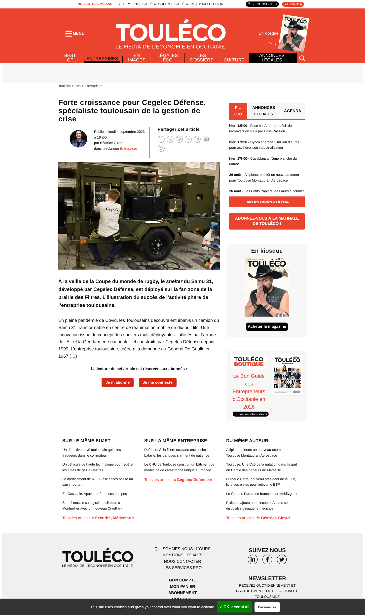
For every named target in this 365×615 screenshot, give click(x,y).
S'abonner (293, 4)
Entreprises (102, 58)
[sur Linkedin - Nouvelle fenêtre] (252, 561)
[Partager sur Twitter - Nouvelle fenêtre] (170, 139)
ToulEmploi (127, 4)
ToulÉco (64, 86)
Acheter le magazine (267, 327)
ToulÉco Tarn (210, 4)
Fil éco (238, 111)
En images (137, 57)
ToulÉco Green (156, 4)
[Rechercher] (302, 58)
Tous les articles (98, 518)
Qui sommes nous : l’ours (182, 549)
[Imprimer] (161, 148)
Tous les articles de (258, 518)
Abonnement (182, 593)
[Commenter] (206, 139)
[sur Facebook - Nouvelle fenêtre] (267, 561)
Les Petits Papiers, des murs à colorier (266, 191)
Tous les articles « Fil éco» (267, 202)
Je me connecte (158, 382)
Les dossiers (201, 57)
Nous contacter (182, 562)
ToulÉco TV (184, 4)
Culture (234, 59)
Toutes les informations (250, 414)
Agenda (292, 111)
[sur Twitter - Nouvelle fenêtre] (282, 561)
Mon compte (182, 580)
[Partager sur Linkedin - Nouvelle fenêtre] (188, 139)
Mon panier (182, 587)
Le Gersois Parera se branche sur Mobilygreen (262, 494)
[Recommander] (197, 139)
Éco (78, 86)
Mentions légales (182, 555)
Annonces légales (272, 57)
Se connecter (264, 4)
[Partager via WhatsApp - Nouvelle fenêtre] (179, 139)
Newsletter (267, 578)
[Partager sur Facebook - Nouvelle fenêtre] (161, 139)
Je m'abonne (118, 382)
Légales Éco (167, 57)
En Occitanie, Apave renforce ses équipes (94, 494)
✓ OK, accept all (234, 607)
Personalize (267, 607)
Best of (70, 57)
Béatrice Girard (111, 143)
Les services (182, 568)
